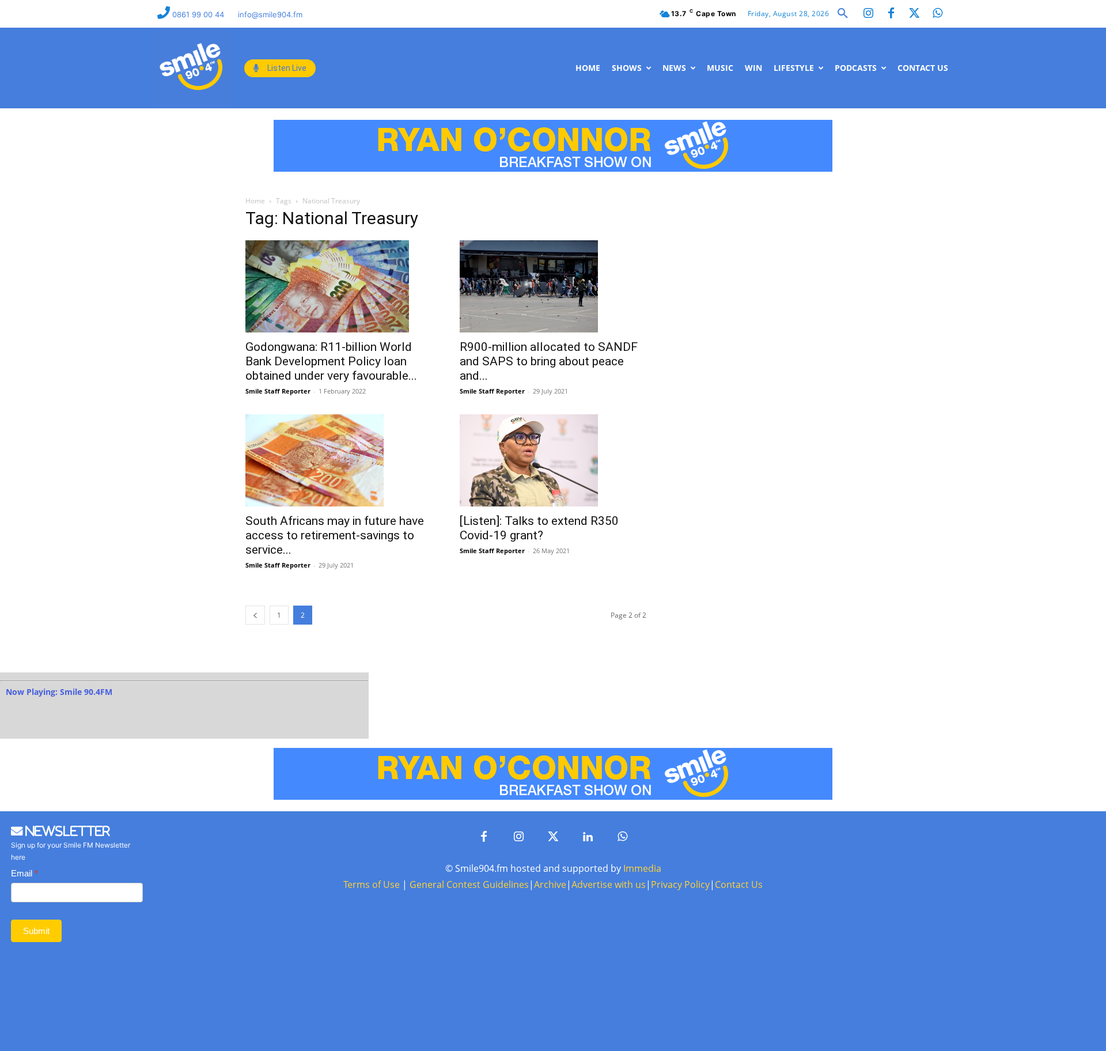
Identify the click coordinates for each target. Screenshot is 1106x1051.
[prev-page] (255, 615)
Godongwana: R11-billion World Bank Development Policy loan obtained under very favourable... (331, 361)
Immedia (642, 868)
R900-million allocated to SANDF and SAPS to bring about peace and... (549, 361)
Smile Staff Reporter (277, 391)
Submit (36, 931)
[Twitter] (914, 13)
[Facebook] (891, 13)
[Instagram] (868, 13)
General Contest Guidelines (469, 884)
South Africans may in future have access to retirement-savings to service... (334, 535)
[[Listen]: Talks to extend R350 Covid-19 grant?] (553, 460)
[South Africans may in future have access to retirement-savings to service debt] (338, 460)
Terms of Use (371, 884)
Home (255, 201)
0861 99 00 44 (199, 14)
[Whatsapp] (937, 13)
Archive (550, 884)
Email (24, 873)
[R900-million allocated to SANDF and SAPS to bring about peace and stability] (553, 286)
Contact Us (739, 884)
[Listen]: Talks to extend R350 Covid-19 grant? (539, 528)
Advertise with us (608, 884)
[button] (843, 14)
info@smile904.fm (270, 14)
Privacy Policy (680, 884)
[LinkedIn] (587, 837)
